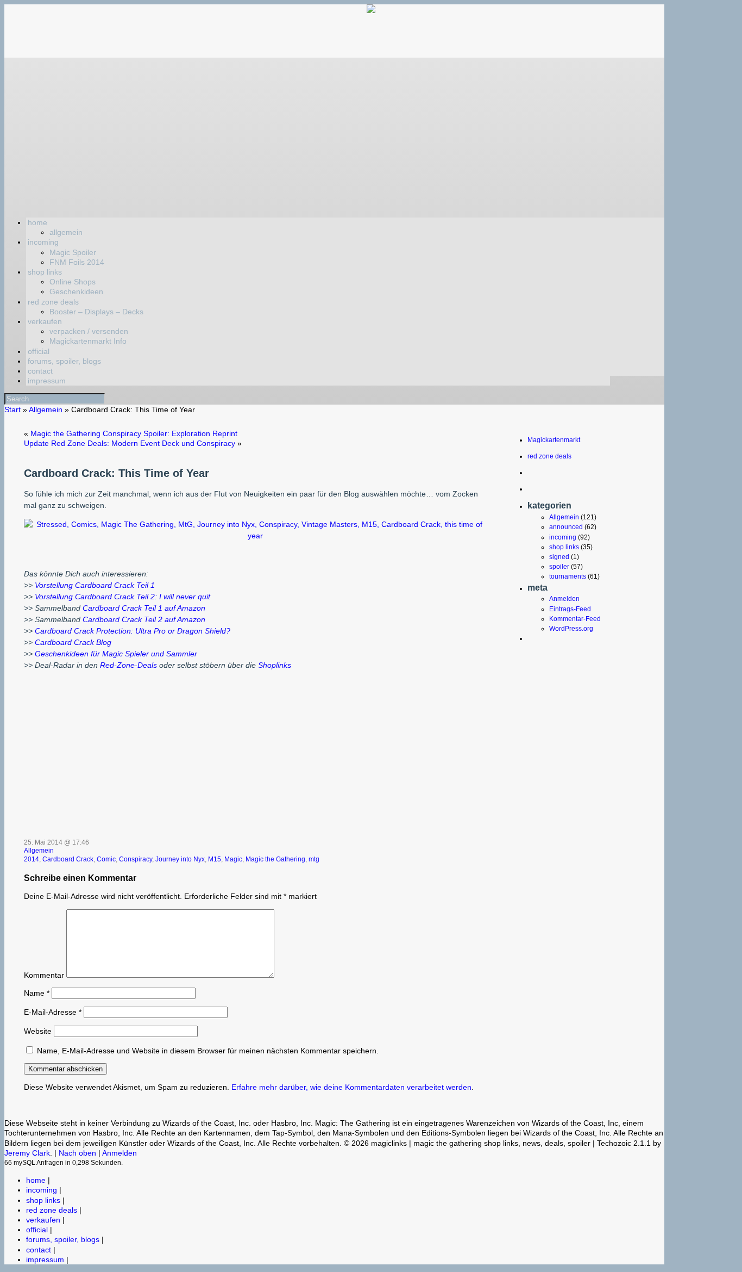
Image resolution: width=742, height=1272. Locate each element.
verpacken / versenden (88, 331)
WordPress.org (571, 628)
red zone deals (53, 301)
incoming (43, 242)
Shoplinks (274, 665)
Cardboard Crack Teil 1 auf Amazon (144, 608)
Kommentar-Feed (575, 619)
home (37, 222)
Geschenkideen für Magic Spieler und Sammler (116, 653)
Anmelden (564, 599)
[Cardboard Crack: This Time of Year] (255, 535)
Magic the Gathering (275, 859)
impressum (47, 380)
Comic (106, 859)
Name (36, 993)
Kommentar (44, 975)
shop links (45, 272)
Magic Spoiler (72, 252)
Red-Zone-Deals (128, 665)
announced (566, 527)
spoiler (559, 566)
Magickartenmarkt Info (88, 341)
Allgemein (45, 409)
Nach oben (77, 1153)
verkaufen (45, 321)
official (38, 351)
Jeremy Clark (27, 1153)
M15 (214, 859)
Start (12, 409)
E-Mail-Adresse (52, 1012)
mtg (314, 859)
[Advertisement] (335, 134)
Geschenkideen (76, 291)
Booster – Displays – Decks (96, 311)
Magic (233, 859)
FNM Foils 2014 (76, 262)
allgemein (66, 232)
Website (38, 1031)
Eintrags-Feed (570, 609)
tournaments (567, 576)
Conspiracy (135, 859)
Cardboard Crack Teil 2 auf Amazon (144, 619)
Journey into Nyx (180, 859)
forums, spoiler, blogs (64, 361)
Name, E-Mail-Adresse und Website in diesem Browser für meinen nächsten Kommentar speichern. (208, 1050)
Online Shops (72, 281)
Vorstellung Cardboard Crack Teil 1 (95, 585)
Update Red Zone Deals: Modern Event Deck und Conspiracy (129, 443)
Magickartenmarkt (553, 440)
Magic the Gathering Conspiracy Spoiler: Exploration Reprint (133, 433)
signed (559, 557)
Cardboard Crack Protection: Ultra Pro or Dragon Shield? (132, 630)
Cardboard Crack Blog (73, 642)
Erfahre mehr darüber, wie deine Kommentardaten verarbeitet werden (351, 1087)
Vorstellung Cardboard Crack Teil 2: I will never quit (122, 596)
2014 (31, 859)
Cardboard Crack (67, 859)
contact (40, 371)
